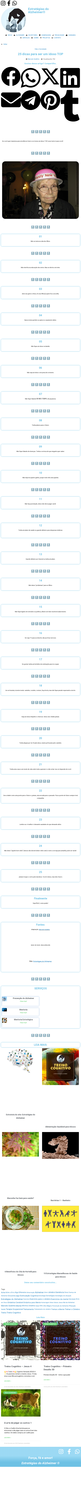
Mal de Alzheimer (69, 1302)
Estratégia (42, 1296)
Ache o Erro (10, 1292)
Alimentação (30, 1292)
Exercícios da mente (59, 1299)
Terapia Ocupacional (14, 1309)
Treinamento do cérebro (42, 1309)
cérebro (51, 1292)
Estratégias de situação (63, 1296)
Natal (37, 1306)
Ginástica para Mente (32, 1302)
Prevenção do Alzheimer (23, 998)
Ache (3, 1292)
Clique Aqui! (23, 1001)
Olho (41, 1306)
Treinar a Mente (57, 1309)
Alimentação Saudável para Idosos (60, 1127)
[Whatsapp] (14, 3)
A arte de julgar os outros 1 (18, 1423)
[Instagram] (3, 3)
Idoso (51, 1302)
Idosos (56, 1302)
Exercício (26, 1299)
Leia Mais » (7, 1381)
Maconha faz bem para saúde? (20, 1198)
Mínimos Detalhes (28, 1306)
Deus (66, 1292)
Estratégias (50, 1296)
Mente (19, 1306)
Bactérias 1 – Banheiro (60, 1200)
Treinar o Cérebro (72, 1309)
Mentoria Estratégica (23, 1019)
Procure (72, 1306)
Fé (77, 1299)
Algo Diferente (20, 1292)
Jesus (61, 1302)
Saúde (3, 1309)
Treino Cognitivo (14, 1312)
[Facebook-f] (8, 3)
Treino (3, 1312)
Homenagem (45, 1302)
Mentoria (23, 1010)
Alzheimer (39, 1292)
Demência (59, 1292)
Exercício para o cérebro (40, 1299)
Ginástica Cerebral (15, 1302)
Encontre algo (14, 1296)
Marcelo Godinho (44, 929)
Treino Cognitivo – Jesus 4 (17, 1366)
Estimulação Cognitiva (29, 1296)
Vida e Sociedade (40, 49)
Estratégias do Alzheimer (42, 961)
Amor (46, 1292)
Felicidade (72, 1299)
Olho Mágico (47, 1306)
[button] (11, 77)
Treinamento (28, 1309)
